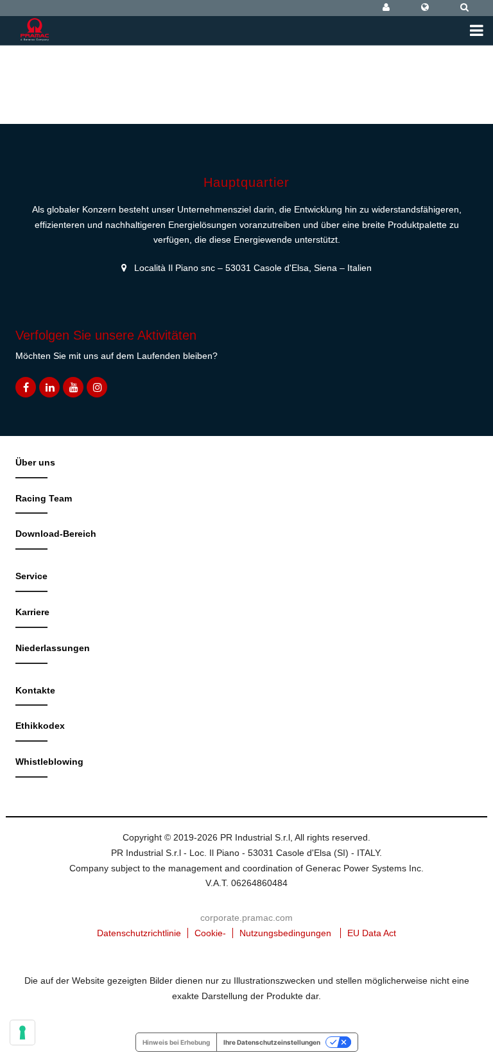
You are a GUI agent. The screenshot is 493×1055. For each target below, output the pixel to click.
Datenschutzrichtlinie (139, 933)
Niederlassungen (52, 648)
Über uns (35, 462)
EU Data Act (371, 933)
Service (31, 576)
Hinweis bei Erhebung (176, 1042)
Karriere (32, 612)
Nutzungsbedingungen (285, 933)
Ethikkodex (40, 725)
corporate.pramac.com (246, 917)
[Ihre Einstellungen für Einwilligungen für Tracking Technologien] (22, 1032)
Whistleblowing (49, 761)
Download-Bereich (55, 533)
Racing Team (43, 498)
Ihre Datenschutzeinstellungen (271, 1042)
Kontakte (35, 690)
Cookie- (210, 933)
